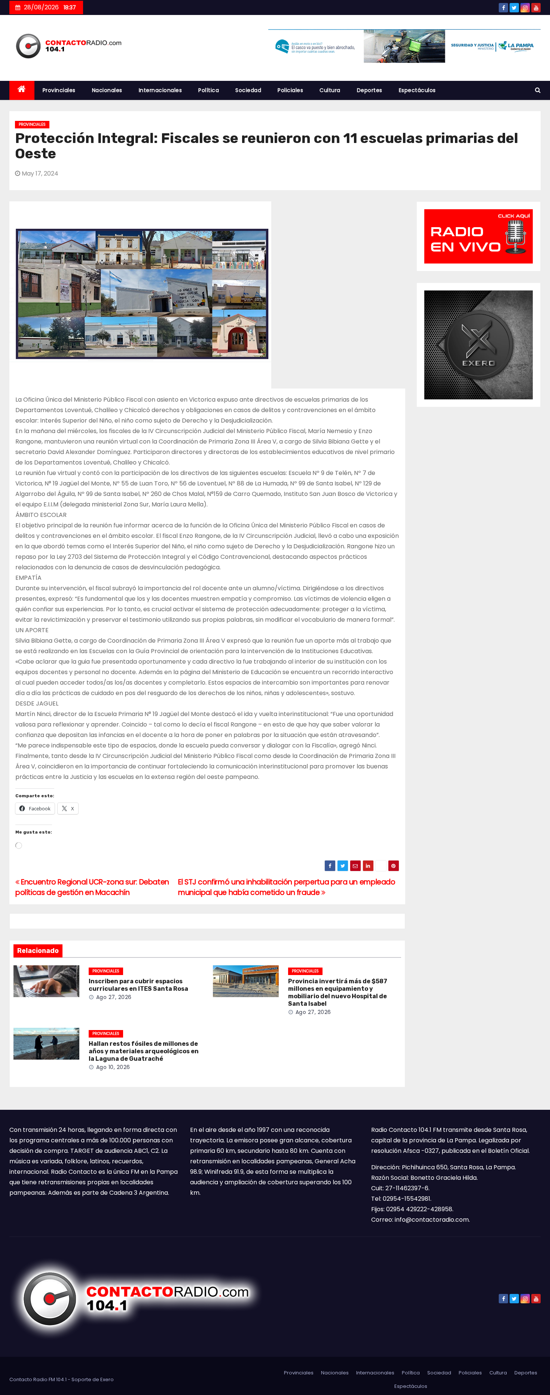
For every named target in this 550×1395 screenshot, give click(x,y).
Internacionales (160, 90)
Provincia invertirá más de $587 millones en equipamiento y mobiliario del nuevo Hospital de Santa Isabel (337, 992)
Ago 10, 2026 (113, 1067)
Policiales (290, 90)
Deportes (369, 90)
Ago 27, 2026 (114, 997)
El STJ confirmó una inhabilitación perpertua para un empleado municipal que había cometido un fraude (286, 887)
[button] (538, 90)
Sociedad (248, 90)
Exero (107, 1379)
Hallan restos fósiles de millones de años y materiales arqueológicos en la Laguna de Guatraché (144, 1051)
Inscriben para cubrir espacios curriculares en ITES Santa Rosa (138, 985)
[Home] (21, 90)
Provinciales (59, 90)
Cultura (330, 90)
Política (208, 90)
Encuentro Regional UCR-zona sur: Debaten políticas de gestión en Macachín (92, 887)
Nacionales (107, 90)
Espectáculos (417, 90)
